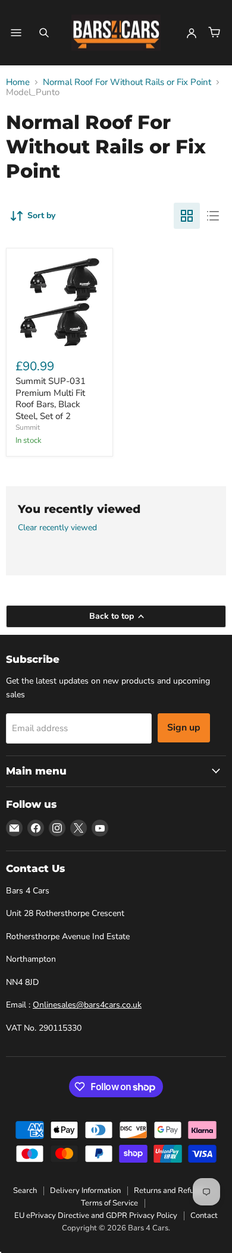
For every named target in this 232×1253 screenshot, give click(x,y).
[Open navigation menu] (16, 32)
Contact (204, 1215)
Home (18, 82)
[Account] (191, 32)
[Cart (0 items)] (214, 32)
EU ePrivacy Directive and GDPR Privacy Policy (95, 1215)
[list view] (213, 216)
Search (25, 1190)
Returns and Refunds (170, 1190)
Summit (27, 427)
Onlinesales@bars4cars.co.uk (87, 1004)
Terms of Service (109, 1203)
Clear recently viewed (57, 528)
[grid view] (187, 216)
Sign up (183, 727)
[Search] (44, 32)
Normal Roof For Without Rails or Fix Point (127, 82)
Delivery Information (85, 1190)
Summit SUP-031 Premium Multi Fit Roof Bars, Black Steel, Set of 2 (50, 398)
